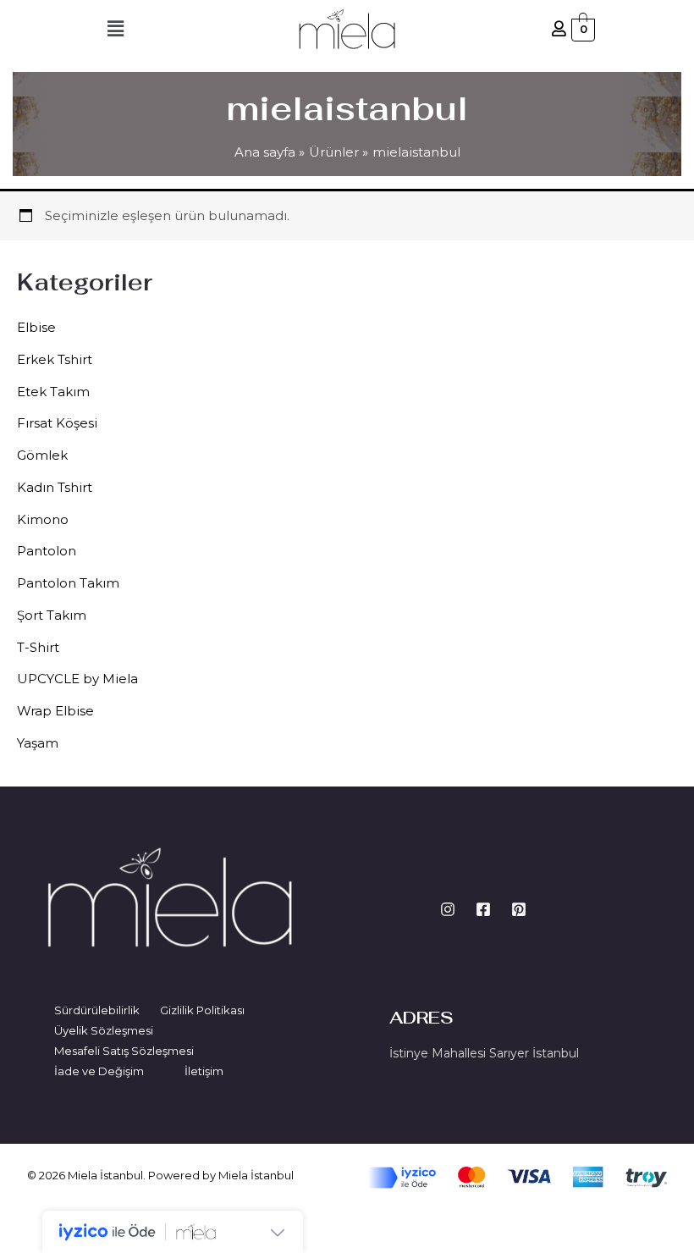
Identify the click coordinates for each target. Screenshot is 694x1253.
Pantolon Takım (68, 583)
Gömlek (42, 455)
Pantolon (46, 551)
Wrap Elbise (55, 711)
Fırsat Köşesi (57, 423)
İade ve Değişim (99, 1071)
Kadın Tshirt (54, 487)
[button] (115, 30)
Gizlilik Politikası (202, 1010)
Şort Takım (51, 615)
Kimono (43, 519)
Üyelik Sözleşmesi (103, 1030)
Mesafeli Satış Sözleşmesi (124, 1050)
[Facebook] (483, 909)
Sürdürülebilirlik (97, 1010)
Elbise (36, 327)
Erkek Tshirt (54, 359)
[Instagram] (447, 909)
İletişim (204, 1071)
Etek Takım (53, 392)
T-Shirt (38, 647)
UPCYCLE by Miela (77, 679)
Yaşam (37, 743)
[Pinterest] (518, 909)
